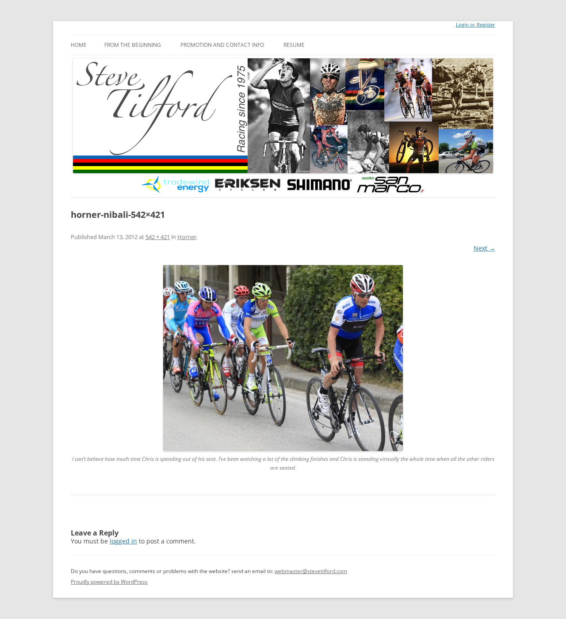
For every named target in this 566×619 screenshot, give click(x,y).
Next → (484, 248)
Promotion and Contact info (222, 45)
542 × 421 (157, 237)
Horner (186, 237)
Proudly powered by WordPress (109, 581)
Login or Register (475, 24)
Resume (294, 45)
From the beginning (132, 45)
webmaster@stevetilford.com (311, 571)
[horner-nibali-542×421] (283, 358)
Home (79, 45)
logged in (123, 541)
